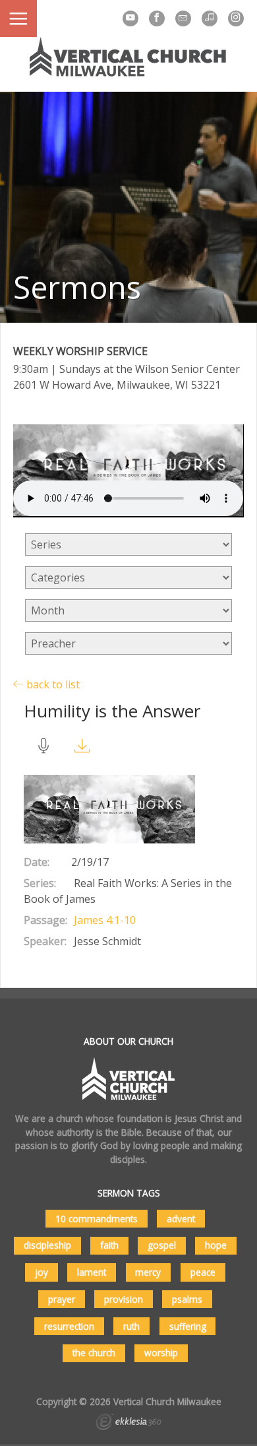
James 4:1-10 (105, 920)
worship (161, 1352)
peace (202, 1272)
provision (123, 1299)
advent (181, 1218)
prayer (61, 1299)
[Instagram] (236, 18)
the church (93, 1352)
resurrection (69, 1326)
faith (109, 1245)
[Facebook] (157, 18)
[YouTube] (130, 18)
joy (41, 1272)
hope (216, 1245)
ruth (131, 1326)
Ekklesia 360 (128, 1423)
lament (91, 1272)
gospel (162, 1245)
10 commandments (96, 1218)
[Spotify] (209, 18)
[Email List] (183, 18)
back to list (52, 684)
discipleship (47, 1245)
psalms (187, 1299)
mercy (148, 1272)
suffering (187, 1326)
